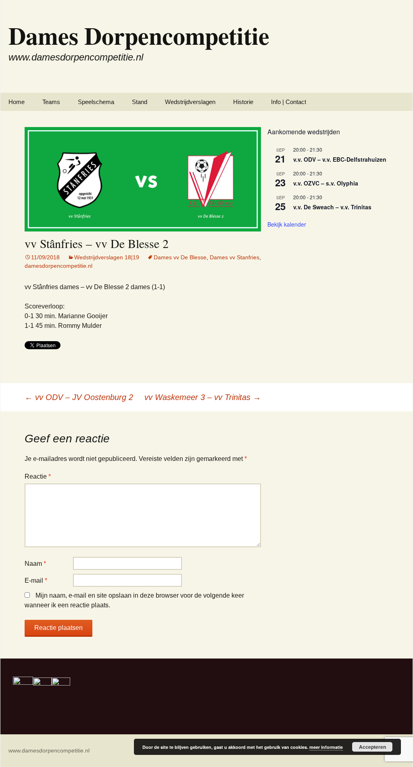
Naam (35, 563)
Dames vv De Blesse (180, 257)
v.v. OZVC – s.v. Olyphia (325, 183)
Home (16, 101)
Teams (51, 101)
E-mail (36, 580)
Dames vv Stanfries (234, 257)
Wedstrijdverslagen (190, 101)
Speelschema (96, 101)
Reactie (38, 476)
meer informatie (326, 747)
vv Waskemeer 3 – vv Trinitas (202, 397)
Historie (243, 101)
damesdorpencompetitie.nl (58, 266)
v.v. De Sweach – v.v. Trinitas (332, 207)
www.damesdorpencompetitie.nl (49, 750)
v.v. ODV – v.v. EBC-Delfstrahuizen (339, 159)
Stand (139, 101)
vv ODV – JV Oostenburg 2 (79, 397)
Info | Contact (288, 101)
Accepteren (372, 746)
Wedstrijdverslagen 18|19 (106, 257)
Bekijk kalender (286, 224)
